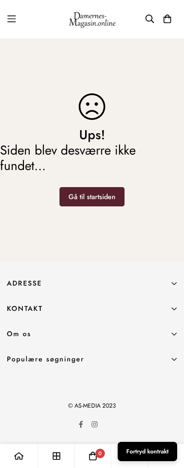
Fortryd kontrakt (147, 451)
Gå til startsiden (92, 197)
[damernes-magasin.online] (92, 19)
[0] (93, 456)
